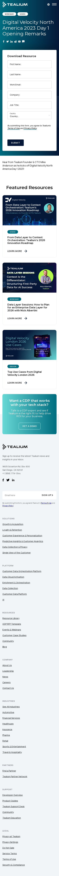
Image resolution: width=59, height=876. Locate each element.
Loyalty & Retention (12, 529)
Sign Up (46, 495)
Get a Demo (29, 426)
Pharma (6, 735)
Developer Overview (12, 795)
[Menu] (54, 4)
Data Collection (10, 588)
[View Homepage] (15, 4)
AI (3, 599)
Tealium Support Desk (13, 806)
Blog (4, 646)
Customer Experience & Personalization (22, 535)
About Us (7, 665)
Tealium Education (11, 817)
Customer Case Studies (14, 635)
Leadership (8, 671)
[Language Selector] (48, 4)
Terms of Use (13, 128)
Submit (15, 142)
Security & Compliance (13, 864)
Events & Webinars (11, 629)
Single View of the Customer (16, 552)
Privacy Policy (30, 128)
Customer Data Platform (14, 594)
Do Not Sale (8, 847)
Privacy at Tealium (11, 836)
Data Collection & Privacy (14, 546)
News (5, 676)
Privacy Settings (10, 842)
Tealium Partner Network (14, 776)
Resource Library (10, 618)
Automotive (8, 712)
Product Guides (10, 800)
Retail (5, 740)
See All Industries (11, 706)
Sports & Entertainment (14, 746)
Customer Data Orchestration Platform (21, 571)
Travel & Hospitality (12, 752)
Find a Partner (9, 770)
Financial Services (11, 718)
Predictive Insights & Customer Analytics (22, 541)
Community (8, 641)
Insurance (7, 729)
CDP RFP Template (11, 624)
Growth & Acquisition (12, 524)
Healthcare (8, 723)
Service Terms (9, 853)
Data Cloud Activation (13, 576)
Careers (6, 682)
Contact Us (8, 688)
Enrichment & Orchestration (16, 582)
